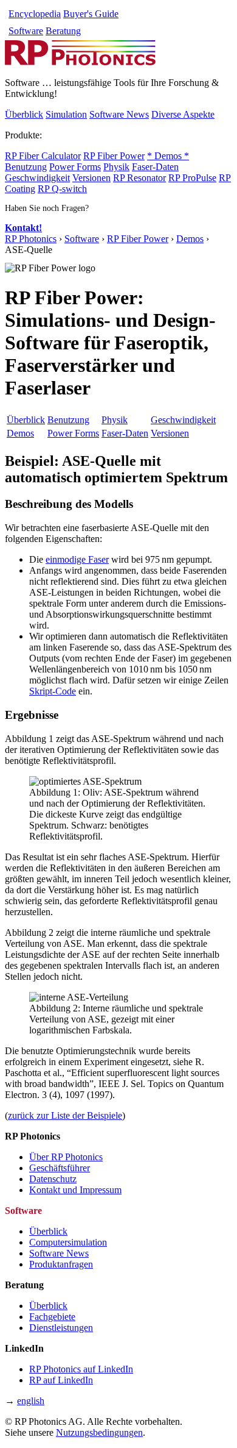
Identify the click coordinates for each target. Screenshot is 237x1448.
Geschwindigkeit (37, 178)
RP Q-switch (62, 189)
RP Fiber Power (114, 156)
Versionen (91, 178)
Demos (190, 239)
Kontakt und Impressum (75, 1190)
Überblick (24, 114)
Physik (116, 167)
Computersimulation (68, 1242)
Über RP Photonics (66, 1157)
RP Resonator (139, 178)
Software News (119, 114)
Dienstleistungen (61, 1327)
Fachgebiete (52, 1316)
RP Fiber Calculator (43, 156)
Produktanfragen (61, 1264)
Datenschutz (53, 1179)
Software (26, 31)
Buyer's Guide (90, 14)
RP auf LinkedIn (61, 1380)
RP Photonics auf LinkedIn (81, 1369)
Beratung (63, 31)
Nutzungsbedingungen (99, 1432)
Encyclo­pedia (35, 14)
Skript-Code (52, 691)
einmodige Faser (77, 559)
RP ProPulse (192, 178)
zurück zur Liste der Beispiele (65, 1115)
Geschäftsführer (59, 1168)
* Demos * (168, 156)
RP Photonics (31, 239)
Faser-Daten (155, 167)
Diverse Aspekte (183, 114)
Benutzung (26, 167)
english (30, 1401)
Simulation (66, 114)
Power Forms (75, 167)
